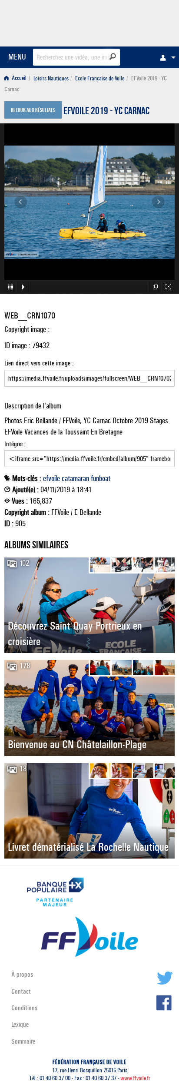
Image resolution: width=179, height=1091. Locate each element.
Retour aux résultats (33, 111)
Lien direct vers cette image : (39, 363)
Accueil (18, 78)
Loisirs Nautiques (51, 78)
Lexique (20, 1024)
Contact (21, 991)
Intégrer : (15, 444)
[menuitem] (165, 57)
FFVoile (134, 21)
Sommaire (23, 1041)
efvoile (51, 478)
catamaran (75, 478)
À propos (22, 974)
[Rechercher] (112, 56)
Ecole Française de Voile (99, 78)
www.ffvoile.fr (135, 1078)
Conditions (24, 1008)
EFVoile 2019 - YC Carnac (106, 112)
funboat (100, 478)
